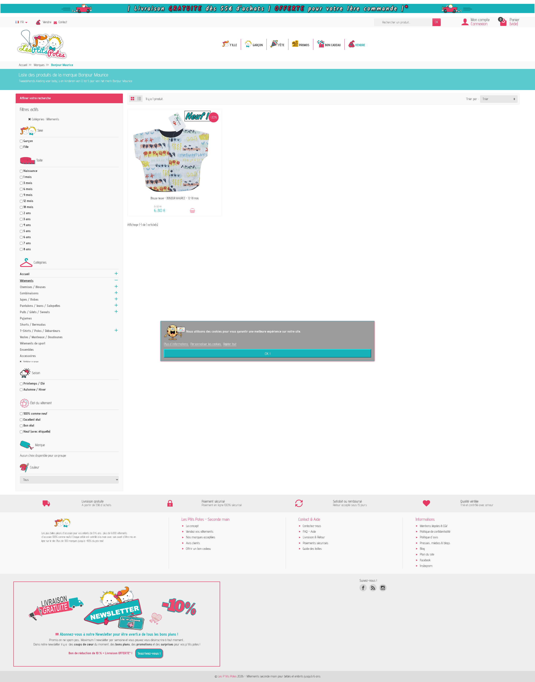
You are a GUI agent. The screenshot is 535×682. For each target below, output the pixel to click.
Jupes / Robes (29, 299)
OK (436, 22)
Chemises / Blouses (33, 287)
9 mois (27, 195)
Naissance (30, 171)
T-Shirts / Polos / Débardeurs (40, 331)
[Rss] (373, 587)
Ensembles (27, 350)
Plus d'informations (176, 344)
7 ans (27, 243)
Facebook (425, 560)
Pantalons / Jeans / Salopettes (40, 306)
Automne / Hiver (34, 389)
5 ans (27, 231)
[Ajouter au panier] (192, 210)
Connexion (479, 23)
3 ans (27, 219)
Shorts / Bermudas (33, 324)
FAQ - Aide (309, 531)
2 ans (27, 213)
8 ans (27, 249)
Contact (63, 22)
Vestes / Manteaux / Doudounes (41, 337)
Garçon (28, 141)
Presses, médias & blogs (435, 543)
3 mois (27, 183)
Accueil (24, 274)
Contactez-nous (312, 526)
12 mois (28, 201)
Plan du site (427, 554)
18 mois (28, 207)
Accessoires (28, 356)
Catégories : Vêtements (45, 119)
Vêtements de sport (32, 343)
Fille (25, 147)
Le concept (192, 526)
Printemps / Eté (34, 383)
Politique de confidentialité (435, 531)
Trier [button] (485, 99)
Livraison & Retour (314, 537)
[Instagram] (382, 587)
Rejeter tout (229, 344)
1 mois (27, 177)
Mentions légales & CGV (433, 526)
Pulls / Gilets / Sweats (35, 312)
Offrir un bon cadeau (198, 549)
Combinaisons (29, 293)
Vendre (47, 22)
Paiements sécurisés (315, 543)
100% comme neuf (35, 413)
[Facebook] (363, 587)
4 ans (27, 225)
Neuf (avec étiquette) (36, 431)
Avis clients (193, 543)
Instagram (426, 566)
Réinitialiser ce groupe (30, 361)
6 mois (27, 189)
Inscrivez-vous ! (149, 653)
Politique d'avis (429, 537)
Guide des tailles (312, 549)
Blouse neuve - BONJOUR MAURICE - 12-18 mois (175, 198)
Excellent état (32, 420)
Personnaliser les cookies (206, 344)
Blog (422, 549)
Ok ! (267, 353)
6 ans (27, 237)
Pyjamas (26, 318)
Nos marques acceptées (200, 537)
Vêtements (26, 281)
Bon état (28, 425)
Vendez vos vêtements (199, 531)
